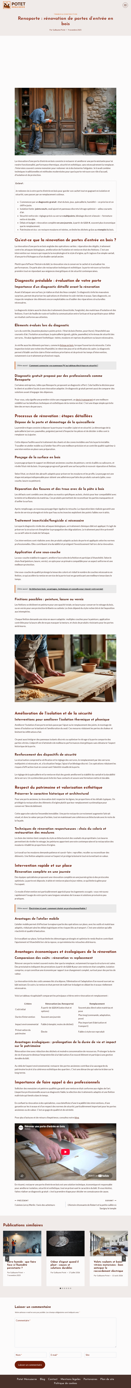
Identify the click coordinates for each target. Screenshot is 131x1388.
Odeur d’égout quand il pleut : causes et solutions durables (65, 1265)
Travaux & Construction (65, 14)
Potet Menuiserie (27, 1379)
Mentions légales (70, 1379)
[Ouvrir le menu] (125, 5)
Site (87, 1355)
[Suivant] (124, 1258)
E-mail (54, 1355)
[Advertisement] (65, 64)
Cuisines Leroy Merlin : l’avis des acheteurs (35, 1203)
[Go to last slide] (7, 1258)
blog (77, 1117)
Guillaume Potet (59, 30)
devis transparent (84, 399)
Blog (42, 1379)
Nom (19, 1355)
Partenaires (90, 1379)
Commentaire (23, 1320)
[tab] (60, 1288)
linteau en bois (67, 345)
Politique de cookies (65, 1383)
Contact (53, 1379)
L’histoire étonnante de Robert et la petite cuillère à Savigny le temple (92, 1205)
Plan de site (107, 1379)
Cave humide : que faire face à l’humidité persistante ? (21, 1265)
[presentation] (22, 1243)
